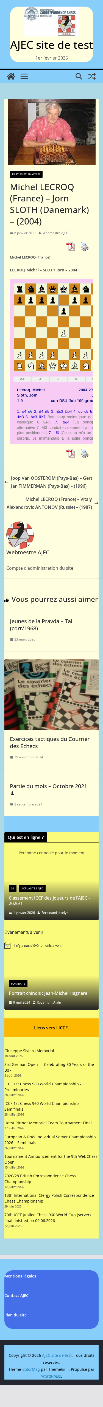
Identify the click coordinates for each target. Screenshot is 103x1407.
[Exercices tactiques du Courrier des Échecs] (51, 663)
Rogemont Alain (49, 1002)
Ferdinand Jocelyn (54, 912)
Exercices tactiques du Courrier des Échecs (50, 742)
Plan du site (15, 1315)
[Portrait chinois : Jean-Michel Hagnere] (51, 961)
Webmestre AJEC (55, 233)
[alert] (51, 945)
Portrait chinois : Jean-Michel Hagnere (48, 993)
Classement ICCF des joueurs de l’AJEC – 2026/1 (50, 901)
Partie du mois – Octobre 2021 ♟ (48, 789)
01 (12, 888)
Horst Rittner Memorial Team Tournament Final (48, 1122)
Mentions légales (20, 1276)
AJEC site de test (51, 44)
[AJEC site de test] (11, 76)
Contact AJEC (16, 1295)
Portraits (18, 983)
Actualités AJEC (32, 888)
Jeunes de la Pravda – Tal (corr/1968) (41, 624)
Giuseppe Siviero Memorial (29, 1050)
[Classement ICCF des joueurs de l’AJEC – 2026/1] (51, 871)
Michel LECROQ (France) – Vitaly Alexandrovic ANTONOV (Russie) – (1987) (49, 503)
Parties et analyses (26, 174)
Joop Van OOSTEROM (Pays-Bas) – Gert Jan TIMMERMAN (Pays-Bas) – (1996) (51, 482)
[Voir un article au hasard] (92, 76)
